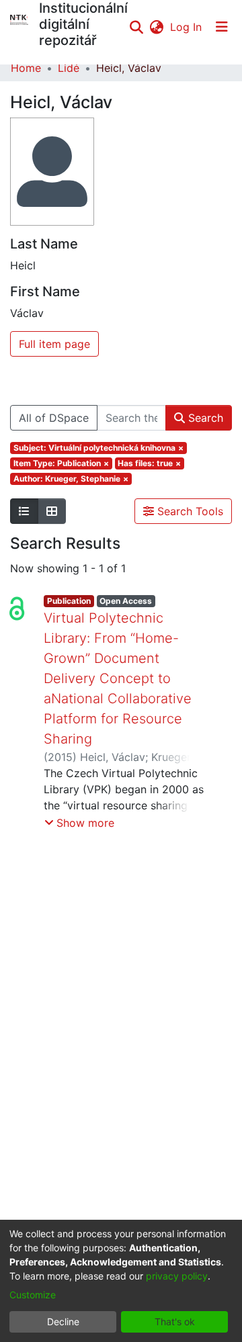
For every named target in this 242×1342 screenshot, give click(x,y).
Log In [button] (186, 27)
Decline (63, 1321)
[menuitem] (156, 27)
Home (26, 68)
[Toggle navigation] (222, 27)
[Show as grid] (52, 511)
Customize (32, 1294)
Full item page (54, 344)
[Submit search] (136, 27)
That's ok (175, 1321)
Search (204, 417)
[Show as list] (24, 511)
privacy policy (177, 1276)
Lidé (68, 68)
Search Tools (188, 511)
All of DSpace (54, 417)
